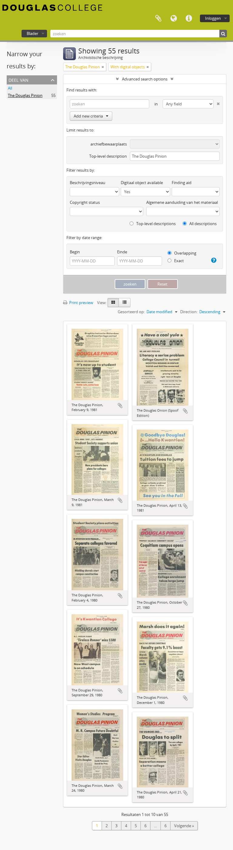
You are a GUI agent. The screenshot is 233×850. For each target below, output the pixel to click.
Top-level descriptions (155, 223)
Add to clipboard (120, 406)
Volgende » (184, 825)
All (10, 88)
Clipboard (158, 18)
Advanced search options (144, 79)
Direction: (189, 311)
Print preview (80, 302)
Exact (178, 260)
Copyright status (85, 202)
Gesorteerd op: (131, 311)
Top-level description (108, 156)
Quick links (188, 18)
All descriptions (202, 223)
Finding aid (181, 182)
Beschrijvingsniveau (87, 182)
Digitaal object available (142, 182)
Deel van (18, 79)
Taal (173, 18)
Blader (32, 33)
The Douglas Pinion (25, 95)
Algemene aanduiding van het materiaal (182, 202)
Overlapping (184, 253)
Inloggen (213, 18)
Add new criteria (88, 116)
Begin (75, 252)
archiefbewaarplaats (108, 144)
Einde (122, 252)
